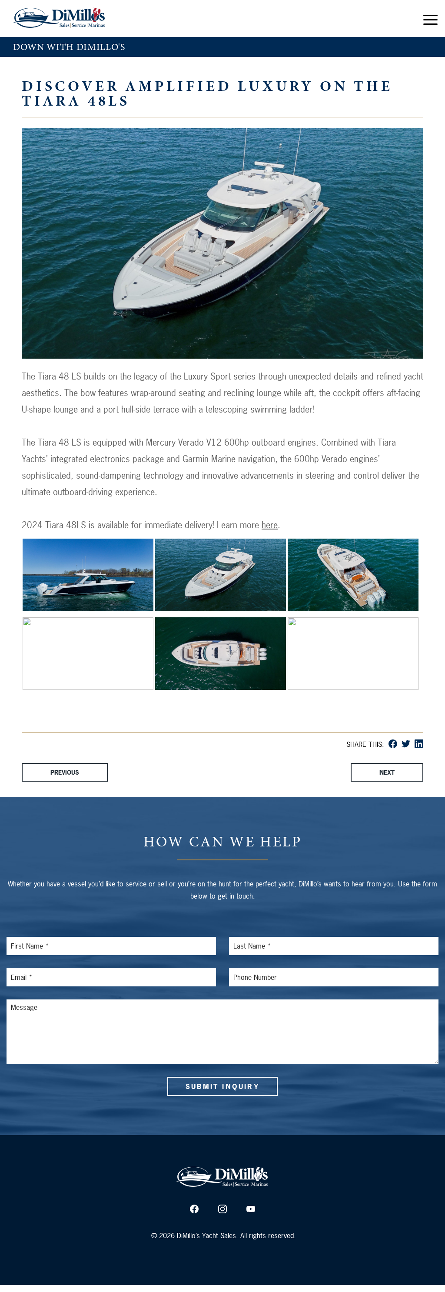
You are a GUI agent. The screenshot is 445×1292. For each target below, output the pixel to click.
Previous (64, 772)
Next (387, 772)
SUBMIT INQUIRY (222, 1086)
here (270, 525)
